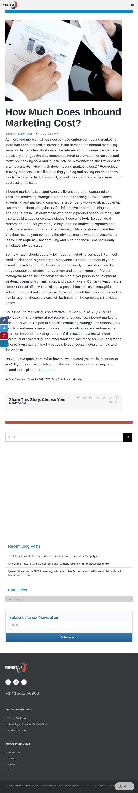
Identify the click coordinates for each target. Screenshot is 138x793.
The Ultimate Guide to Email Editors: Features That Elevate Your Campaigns (53, 556)
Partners (12, 764)
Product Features (17, 730)
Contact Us (14, 752)
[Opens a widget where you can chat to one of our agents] (124, 786)
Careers (12, 758)
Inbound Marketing (19, 134)
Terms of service (15, 785)
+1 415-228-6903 (22, 693)
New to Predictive (17, 718)
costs (60, 379)
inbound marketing (73, 379)
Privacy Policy (31, 785)
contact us (45, 369)
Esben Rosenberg (17, 379)
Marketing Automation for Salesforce (27, 724)
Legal (10, 770)
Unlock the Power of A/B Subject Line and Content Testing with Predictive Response (58, 563)
